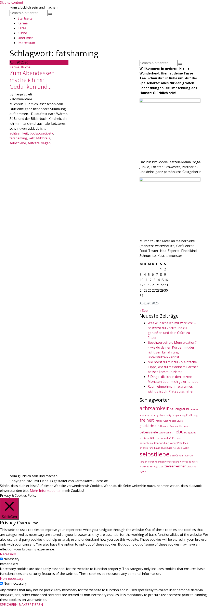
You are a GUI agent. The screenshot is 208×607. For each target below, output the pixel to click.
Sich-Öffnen (176, 455)
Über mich (25, 38)
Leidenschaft (165, 432)
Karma (23, 23)
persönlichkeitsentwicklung (154, 443)
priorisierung (146, 447)
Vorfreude (185, 461)
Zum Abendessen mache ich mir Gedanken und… (32, 79)
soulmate (189, 455)
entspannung (178, 415)
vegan (46, 143)
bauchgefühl (179, 409)
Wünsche (144, 466)
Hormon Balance (169, 426)
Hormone (184, 426)
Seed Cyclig (182, 447)
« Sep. (144, 310)
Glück (180, 420)
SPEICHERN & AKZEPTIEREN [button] (21, 604)
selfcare (34, 143)
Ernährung (191, 415)
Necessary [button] (8, 554)
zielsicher (192, 466)
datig (168, 415)
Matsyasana (190, 432)
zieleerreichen (175, 466)
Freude (158, 420)
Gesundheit (169, 420)
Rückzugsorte (168, 447)
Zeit (161, 466)
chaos (162, 415)
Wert (194, 461)
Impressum (26, 42)
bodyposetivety (41, 133)
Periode (176, 438)
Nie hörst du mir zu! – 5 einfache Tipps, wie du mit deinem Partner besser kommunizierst (173, 367)
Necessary (11, 559)
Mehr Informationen (45, 490)
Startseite (25, 18)
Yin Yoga (154, 466)
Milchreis (43, 138)
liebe (178, 431)
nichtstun (145, 438)
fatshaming (18, 138)
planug (173, 443)
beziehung (152, 415)
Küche (22, 33)
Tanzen (143, 461)
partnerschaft (164, 438)
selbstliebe (18, 143)
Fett (32, 138)
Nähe (153, 438)
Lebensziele (149, 432)
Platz (179, 443)
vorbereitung (172, 461)
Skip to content (11, 2)
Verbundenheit (156, 461)
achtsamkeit (19, 133)
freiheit (147, 420)
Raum (157, 447)
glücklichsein (149, 425)
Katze (22, 28)
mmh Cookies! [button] (73, 490)
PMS (185, 443)
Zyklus (143, 471)
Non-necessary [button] (11, 578)
